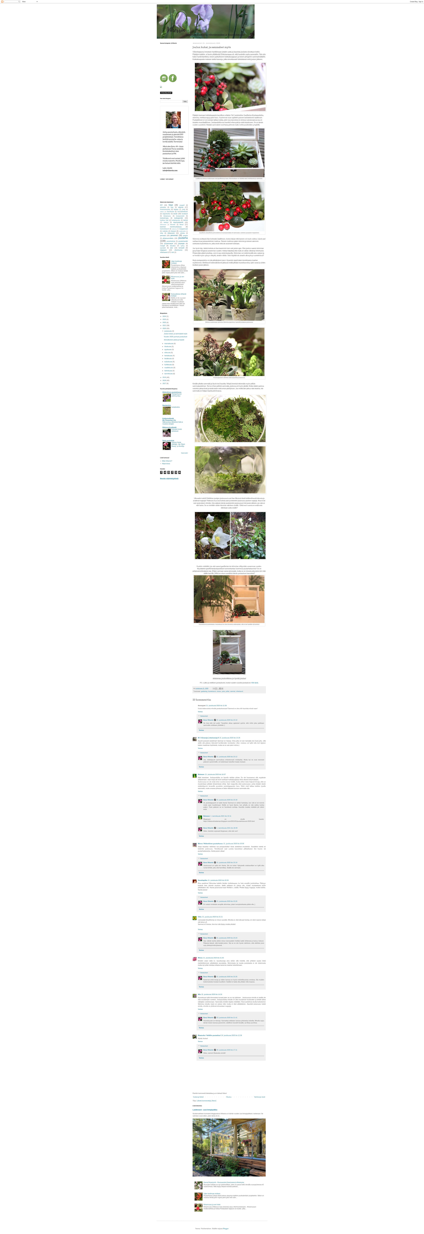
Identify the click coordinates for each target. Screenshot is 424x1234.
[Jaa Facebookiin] (220, 688)
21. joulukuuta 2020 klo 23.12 (227, 757)
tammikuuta (168, 374)
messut (173, 231)
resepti (162, 246)
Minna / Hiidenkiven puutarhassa (210, 843)
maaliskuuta (168, 367)
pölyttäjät (181, 243)
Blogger (225, 1228)
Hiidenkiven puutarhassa (171, 392)
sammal (232, 691)
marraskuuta (169, 343)
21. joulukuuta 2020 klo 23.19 (227, 862)
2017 (165, 383)
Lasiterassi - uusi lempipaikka (205, 1110)
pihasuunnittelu (168, 238)
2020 (165, 328)
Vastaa (200, 711)
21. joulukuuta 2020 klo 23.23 (227, 938)
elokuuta (167, 352)
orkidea (182, 233)
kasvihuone (170, 211)
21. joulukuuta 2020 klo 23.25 (227, 976)
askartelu (163, 207)
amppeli (182, 205)
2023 (165, 319)
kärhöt (185, 220)
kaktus (162, 211)
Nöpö (171, 205)
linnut (181, 224)
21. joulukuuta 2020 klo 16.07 (215, 774)
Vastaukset (204, 716)
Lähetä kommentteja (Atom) (206, 1101)
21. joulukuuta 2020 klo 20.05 (233, 843)
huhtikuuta (168, 364)
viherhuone (178, 250)
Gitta (200, 917)
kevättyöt (185, 214)
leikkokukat (163, 224)
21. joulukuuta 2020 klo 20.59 (218, 880)
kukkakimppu (164, 218)
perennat (174, 235)
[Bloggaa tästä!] (216, 688)
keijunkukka (166, 214)
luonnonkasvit (164, 229)
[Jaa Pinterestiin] (222, 688)
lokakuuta (168, 346)
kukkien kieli (164, 220)
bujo (172, 207)
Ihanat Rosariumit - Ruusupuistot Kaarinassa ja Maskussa (224, 1182)
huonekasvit (212, 691)
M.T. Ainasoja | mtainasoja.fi (208, 738)
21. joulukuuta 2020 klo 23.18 (227, 800)
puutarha (183, 238)
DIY (161, 205)
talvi (171, 248)
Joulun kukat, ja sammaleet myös (175, 334)
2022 (165, 322)
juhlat (227, 691)
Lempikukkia (176, 407)
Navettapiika (202, 880)
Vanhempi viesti (259, 1097)
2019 (165, 377)
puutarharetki (183, 241)
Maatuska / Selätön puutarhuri (209, 1035)
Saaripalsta (166, 405)
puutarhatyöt (168, 243)
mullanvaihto (182, 231)
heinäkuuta (168, 355)
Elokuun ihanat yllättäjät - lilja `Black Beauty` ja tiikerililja (178, 444)
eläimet (180, 207)
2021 (165, 325)
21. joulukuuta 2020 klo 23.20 (227, 901)
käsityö (166, 222)
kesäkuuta (168, 358)
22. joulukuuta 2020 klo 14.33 (211, 994)
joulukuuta (168, 331)
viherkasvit (239, 691)
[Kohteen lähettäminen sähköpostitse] (214, 688)
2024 (165, 316)
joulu (223, 691)
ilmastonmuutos (165, 209)
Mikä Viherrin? (167, 461)
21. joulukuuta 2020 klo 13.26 (230, 738)
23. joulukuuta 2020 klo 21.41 (227, 1017)
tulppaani (163, 250)
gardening (204, 691)
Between (201, 774)
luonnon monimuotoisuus (171, 227)
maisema (174, 229)
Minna (200, 958)
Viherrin (160, 8)
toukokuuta (168, 361)
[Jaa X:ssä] (218, 688)
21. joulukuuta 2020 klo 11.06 (216, 705)
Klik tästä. (254, 683)
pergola (185, 235)
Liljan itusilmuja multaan (212, 1193)
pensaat (163, 235)
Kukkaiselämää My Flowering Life (169, 419)
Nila (199, 994)
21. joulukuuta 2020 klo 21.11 (212, 917)
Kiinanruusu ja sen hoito (212, 1204)
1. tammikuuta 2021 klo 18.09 (227, 828)
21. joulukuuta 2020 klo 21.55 (213, 958)
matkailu (165, 231)
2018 (165, 380)
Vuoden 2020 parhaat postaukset (175, 337)
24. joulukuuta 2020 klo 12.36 (231, 1035)
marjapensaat (183, 229)
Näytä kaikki (184, 453)
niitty (161, 233)
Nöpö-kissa (166, 463)
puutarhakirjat (171, 241)
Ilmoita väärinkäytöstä (169, 479)
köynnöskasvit (178, 222)
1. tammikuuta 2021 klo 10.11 (221, 816)
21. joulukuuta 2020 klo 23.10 (227, 720)
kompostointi (180, 216)
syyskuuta (168, 349)
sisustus (173, 246)
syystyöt (163, 248)
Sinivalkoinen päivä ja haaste (174, 340)
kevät (175, 214)
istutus (219, 691)
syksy (183, 246)
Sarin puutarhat (168, 440)
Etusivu (228, 1097)
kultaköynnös (176, 220)
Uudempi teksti (198, 1097)
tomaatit (181, 248)
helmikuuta (168, 371)
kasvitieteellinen (182, 211)
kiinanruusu (167, 216)
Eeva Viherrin (208, 720)
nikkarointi (171, 233)
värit (172, 252)
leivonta (172, 224)
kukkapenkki (178, 218)
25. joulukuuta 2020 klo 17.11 (227, 1050)
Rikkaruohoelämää (169, 427)
